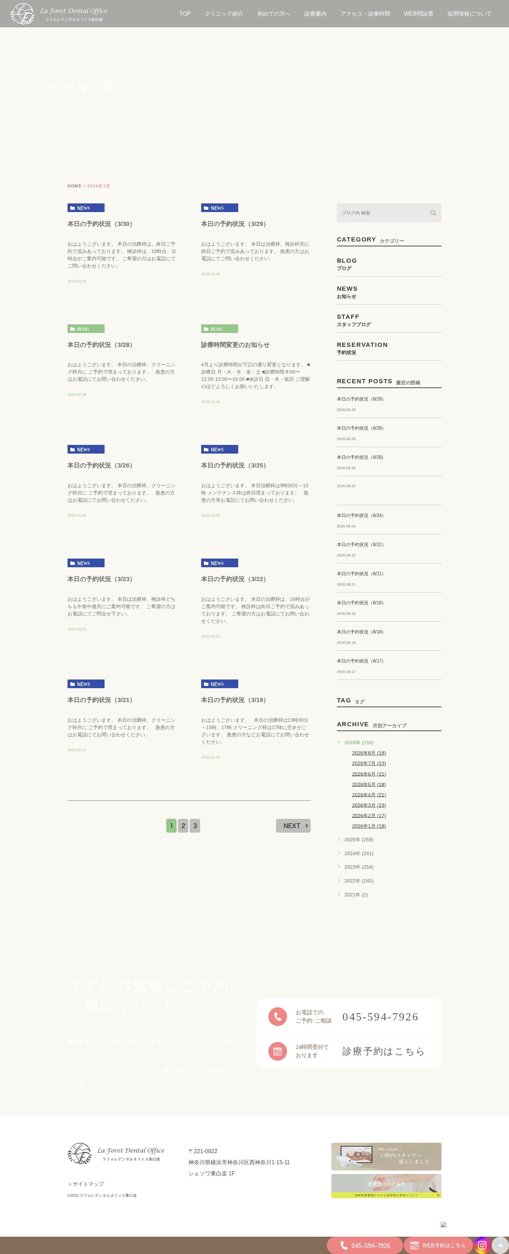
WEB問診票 (419, 14)
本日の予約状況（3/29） (235, 223)
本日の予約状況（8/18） (361, 631)
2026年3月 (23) (369, 805)
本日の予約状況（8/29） (361, 399)
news (83, 208)
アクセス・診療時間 (365, 14)
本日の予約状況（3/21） (102, 699)
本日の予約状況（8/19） (361, 602)
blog (83, 329)
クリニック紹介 (224, 14)
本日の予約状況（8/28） (361, 428)
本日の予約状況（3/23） (102, 579)
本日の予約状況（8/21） (361, 573)
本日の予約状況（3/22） (235, 579)
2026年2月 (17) (369, 815)
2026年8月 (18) (369, 753)
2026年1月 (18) (369, 826)
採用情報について (469, 14)
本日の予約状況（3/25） (235, 465)
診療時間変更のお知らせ (235, 344)
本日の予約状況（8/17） (361, 661)
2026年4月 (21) (369, 794)
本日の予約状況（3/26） (102, 465)
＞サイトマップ (86, 1184)
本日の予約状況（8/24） (361, 515)
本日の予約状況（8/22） (361, 544)
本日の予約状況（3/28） (102, 344)
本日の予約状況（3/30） (102, 223)
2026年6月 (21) (369, 774)
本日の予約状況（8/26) (360, 457)
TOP (185, 14)
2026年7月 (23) (369, 763)
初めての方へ (274, 14)
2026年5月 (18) (369, 784)
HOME (75, 186)
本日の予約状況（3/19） (235, 699)
